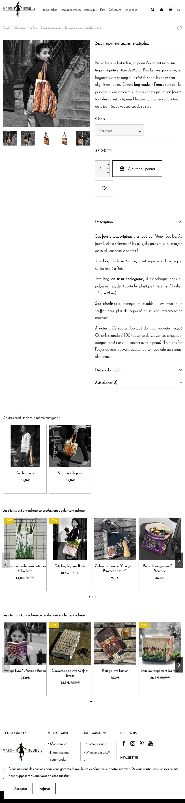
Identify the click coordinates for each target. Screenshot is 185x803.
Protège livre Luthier (115, 670)
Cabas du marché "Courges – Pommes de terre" (115, 568)
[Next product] (181, 28)
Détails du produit (108, 370)
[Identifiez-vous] (161, 9)
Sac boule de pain (70, 473)
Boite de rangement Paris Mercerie (160, 568)
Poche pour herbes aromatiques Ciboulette (25, 568)
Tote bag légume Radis (70, 566)
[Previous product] (178, 28)
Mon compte (58, 743)
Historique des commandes (59, 755)
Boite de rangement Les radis (160, 670)
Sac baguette (25, 473)
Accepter (20, 788)
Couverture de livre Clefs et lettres (70, 673)
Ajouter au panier (141, 168)
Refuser (44, 788)
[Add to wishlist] (104, 188)
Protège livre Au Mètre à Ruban (25, 670)
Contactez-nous (96, 743)
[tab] (138, 222)
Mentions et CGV (98, 752)
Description (104, 222)
